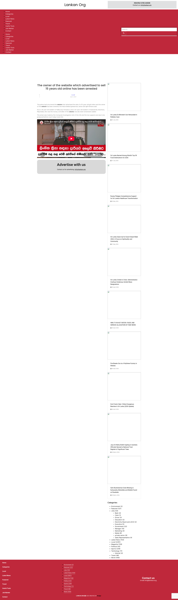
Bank (116, 513)
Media (117, 533)
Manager (118, 529)
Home (8, 34)
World (113, 558)
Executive (118, 524)
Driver (117, 517)
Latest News (10, 41)
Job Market (10, 50)
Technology (115, 551)
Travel (8, 45)
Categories (9, 36)
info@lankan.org (146, 5)
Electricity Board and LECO (124, 522)
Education (118, 520)
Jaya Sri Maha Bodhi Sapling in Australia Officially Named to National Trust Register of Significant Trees (123, 447)
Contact (8, 52)
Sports (113, 549)
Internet (117, 553)
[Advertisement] (89, 68)
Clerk (117, 515)
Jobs (113, 511)
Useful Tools (10, 48)
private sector (120, 535)
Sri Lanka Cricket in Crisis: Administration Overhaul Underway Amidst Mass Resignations (123, 282)
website (59, 104)
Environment (115, 506)
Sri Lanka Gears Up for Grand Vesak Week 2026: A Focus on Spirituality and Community (124, 239)
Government (119, 526)
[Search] (123, 33)
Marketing (118, 531)
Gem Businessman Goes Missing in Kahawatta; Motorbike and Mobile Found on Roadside (123, 490)
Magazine (114, 544)
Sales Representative (122, 537)
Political (114, 546)
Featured (9, 43)
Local (7, 39)
